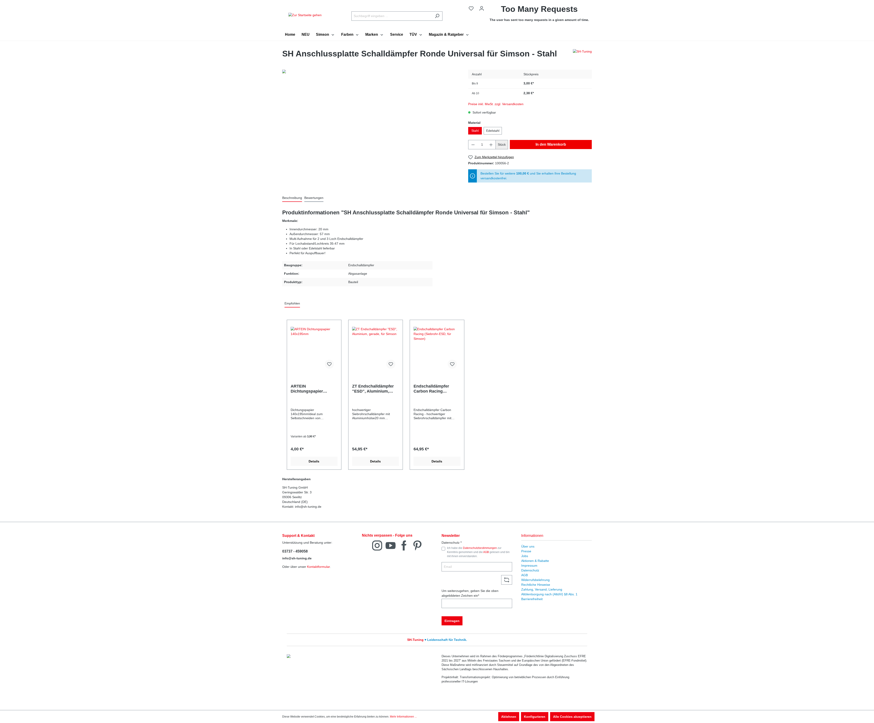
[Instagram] (377, 545)
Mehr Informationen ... (403, 716)
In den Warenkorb (551, 144)
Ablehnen (508, 716)
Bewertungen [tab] (313, 198)
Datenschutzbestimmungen (480, 548)
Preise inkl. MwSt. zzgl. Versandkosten (495, 104)
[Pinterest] (417, 545)
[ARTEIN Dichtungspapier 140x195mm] (314, 349)
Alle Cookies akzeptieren (572, 716)
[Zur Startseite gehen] (305, 15)
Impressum (529, 565)
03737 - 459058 (295, 551)
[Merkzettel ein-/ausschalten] (329, 364)
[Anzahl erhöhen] (491, 144)
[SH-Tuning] (582, 55)
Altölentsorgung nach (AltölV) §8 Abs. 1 (549, 594)
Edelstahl (492, 130)
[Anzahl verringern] (473, 144)
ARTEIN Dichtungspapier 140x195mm (307, 389)
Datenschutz (530, 570)
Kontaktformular (318, 566)
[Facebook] (404, 545)
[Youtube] (391, 545)
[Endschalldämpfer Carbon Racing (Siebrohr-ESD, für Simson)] (437, 349)
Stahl (475, 130)
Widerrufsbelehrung (535, 580)
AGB (486, 552)
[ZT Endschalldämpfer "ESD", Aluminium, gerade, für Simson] (375, 349)
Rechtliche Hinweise (535, 584)
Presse (526, 551)
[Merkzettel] (471, 8)
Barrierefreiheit (532, 599)
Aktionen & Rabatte (535, 561)
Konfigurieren (534, 716)
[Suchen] (437, 16)
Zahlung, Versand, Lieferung (541, 589)
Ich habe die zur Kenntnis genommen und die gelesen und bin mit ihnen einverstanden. (478, 552)
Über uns (527, 546)
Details (314, 461)
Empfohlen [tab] (292, 303)
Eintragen (452, 621)
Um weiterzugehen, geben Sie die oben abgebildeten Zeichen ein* (470, 593)
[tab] (292, 198)
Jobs (524, 556)
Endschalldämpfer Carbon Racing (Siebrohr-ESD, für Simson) (431, 389)
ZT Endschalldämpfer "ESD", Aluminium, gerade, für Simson (373, 389)
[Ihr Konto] (481, 8)
